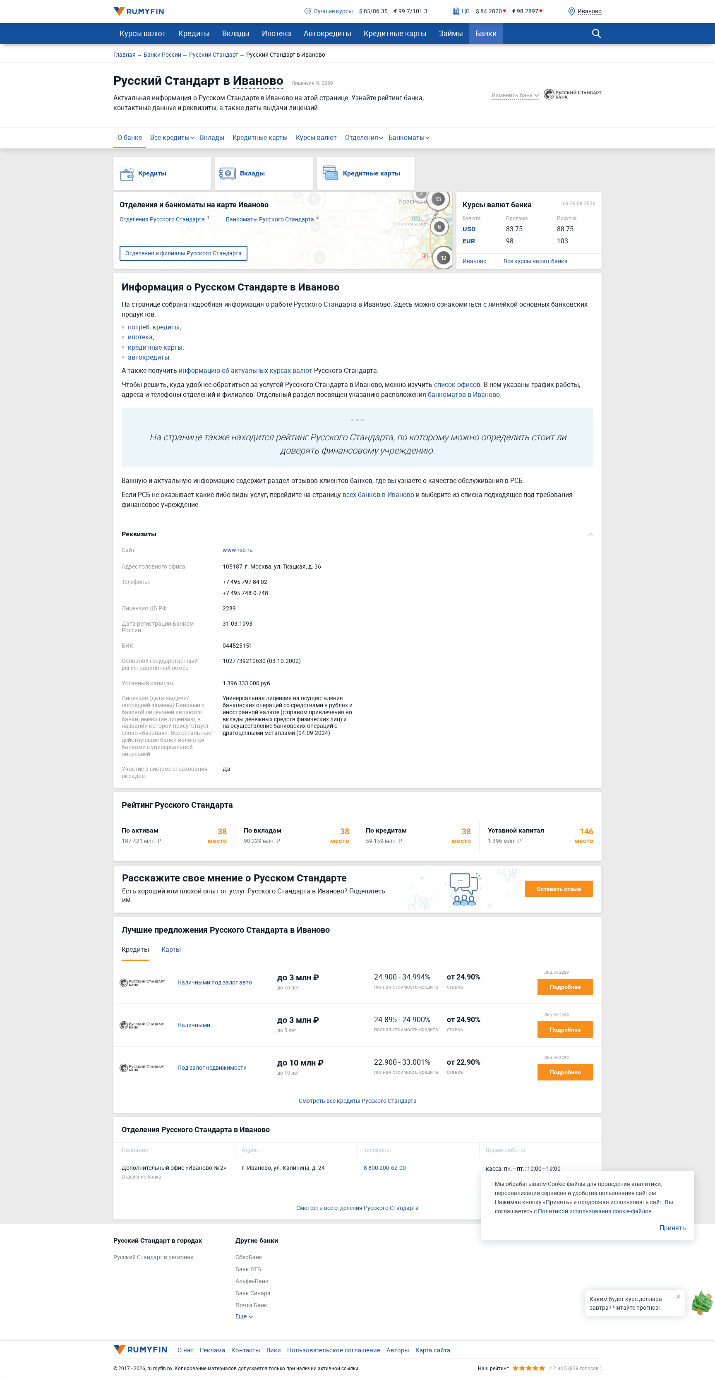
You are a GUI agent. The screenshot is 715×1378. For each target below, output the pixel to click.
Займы (451, 33)
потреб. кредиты (154, 327)
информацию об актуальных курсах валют (245, 370)
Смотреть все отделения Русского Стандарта (357, 1208)
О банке (130, 137)
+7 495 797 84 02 (245, 582)
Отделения (361, 137)
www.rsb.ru (238, 550)
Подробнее (565, 987)
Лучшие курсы (333, 11)
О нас (186, 1350)
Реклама (212, 1350)
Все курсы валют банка (536, 261)
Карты (171, 949)
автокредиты (148, 357)
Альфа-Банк (252, 1281)
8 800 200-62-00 (385, 1168)
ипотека (140, 337)
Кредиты (194, 33)
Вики (273, 1350)
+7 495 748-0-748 (245, 593)
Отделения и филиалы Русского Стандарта (183, 253)
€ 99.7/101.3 (410, 11)
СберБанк (248, 1257)
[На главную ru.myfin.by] (140, 1349)
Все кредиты (170, 137)
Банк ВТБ (248, 1269)
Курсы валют (143, 33)
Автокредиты (327, 33)
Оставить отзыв (559, 889)
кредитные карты (155, 347)
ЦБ (466, 11)
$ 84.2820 (489, 11)
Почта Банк (251, 1305)
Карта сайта (432, 1350)
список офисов (457, 384)
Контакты (245, 1350)
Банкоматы (407, 137)
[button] (357, 534)
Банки (486, 33)
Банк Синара (253, 1293)
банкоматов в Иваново (464, 394)
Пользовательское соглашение (333, 1350)
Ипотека (276, 33)
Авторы (397, 1350)
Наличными (194, 1025)
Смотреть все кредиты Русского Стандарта (358, 1100)
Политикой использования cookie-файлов (595, 1211)
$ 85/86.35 (373, 11)
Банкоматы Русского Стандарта (272, 219)
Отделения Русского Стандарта (164, 219)
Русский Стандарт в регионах (153, 1257)
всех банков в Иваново (378, 494)
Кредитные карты (395, 33)
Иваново (475, 261)
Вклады (236, 33)
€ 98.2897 (525, 11)
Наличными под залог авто (215, 982)
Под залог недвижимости (212, 1067)
